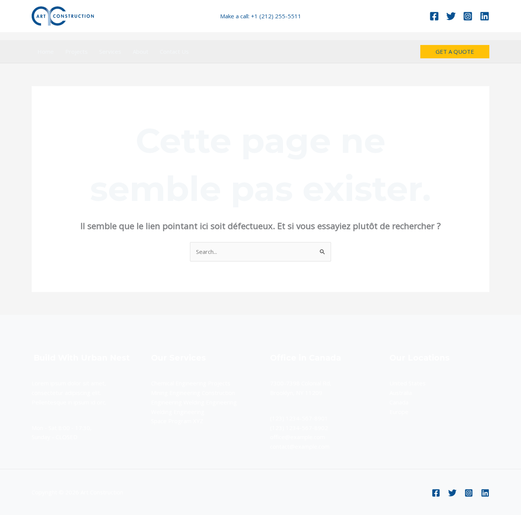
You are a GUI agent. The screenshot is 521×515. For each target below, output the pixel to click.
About (140, 51)
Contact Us (174, 51)
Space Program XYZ (177, 421)
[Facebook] (434, 16)
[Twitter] (451, 16)
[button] (454, 51)
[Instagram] (468, 16)
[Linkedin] (484, 16)
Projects (76, 51)
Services (110, 51)
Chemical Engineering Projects (190, 383)
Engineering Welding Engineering (194, 402)
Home (45, 51)
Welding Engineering (177, 412)
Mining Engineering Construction (193, 392)
